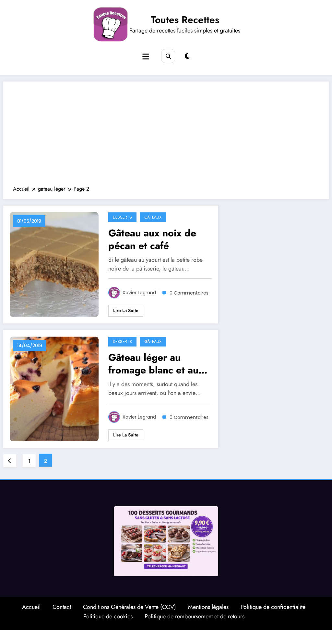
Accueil (31, 607)
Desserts (122, 217)
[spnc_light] (187, 56)
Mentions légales (208, 607)
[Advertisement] (166, 136)
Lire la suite (125, 310)
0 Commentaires (189, 293)
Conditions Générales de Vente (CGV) (129, 607)
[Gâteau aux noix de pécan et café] (54, 264)
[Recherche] (168, 56)
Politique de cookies (108, 616)
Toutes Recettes (185, 20)
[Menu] (145, 57)
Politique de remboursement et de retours (194, 616)
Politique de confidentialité (273, 607)
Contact (62, 607)
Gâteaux (152, 217)
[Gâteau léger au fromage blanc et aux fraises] (54, 388)
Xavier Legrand (139, 292)
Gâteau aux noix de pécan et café (152, 239)
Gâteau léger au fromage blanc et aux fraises (156, 363)
